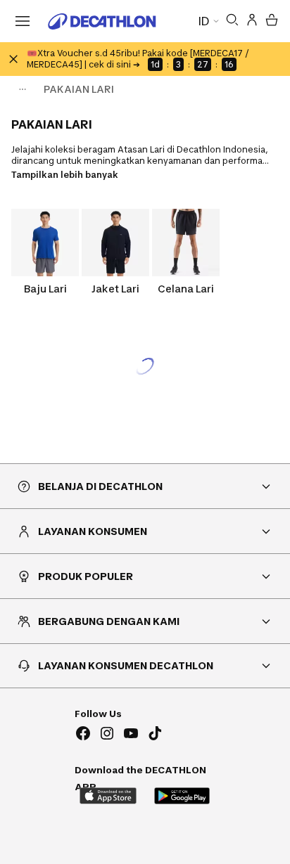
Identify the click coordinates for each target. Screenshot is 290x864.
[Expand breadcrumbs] (22, 89)
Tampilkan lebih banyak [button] (64, 174)
